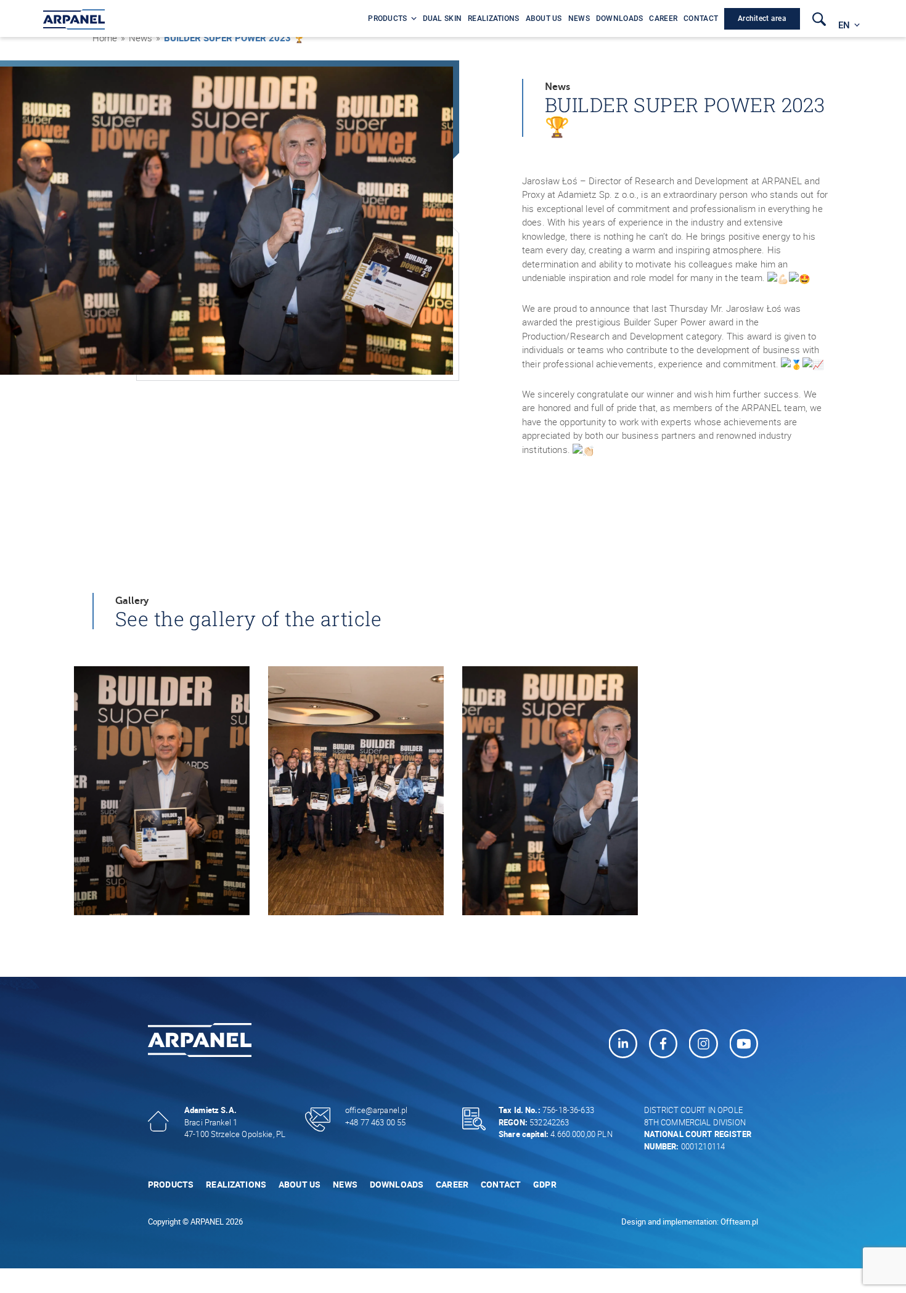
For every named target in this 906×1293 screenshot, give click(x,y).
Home (104, 37)
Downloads (396, 1184)
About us (299, 1184)
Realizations (236, 1184)
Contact (501, 1184)
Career (452, 1184)
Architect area (762, 18)
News (345, 1184)
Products (171, 1184)
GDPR (545, 1184)
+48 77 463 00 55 (375, 1122)
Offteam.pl (739, 1221)
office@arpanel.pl (376, 1110)
